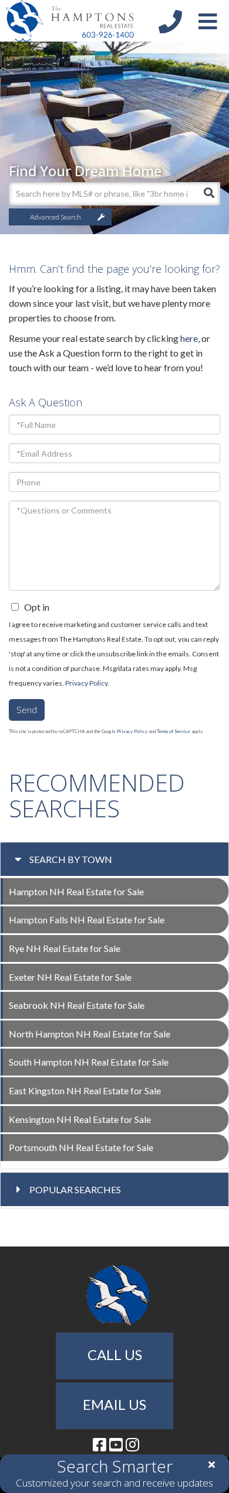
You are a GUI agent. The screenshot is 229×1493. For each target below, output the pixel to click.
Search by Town (70, 859)
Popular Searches (75, 1189)
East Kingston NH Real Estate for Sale (85, 1090)
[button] (208, 194)
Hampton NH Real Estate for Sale (76, 891)
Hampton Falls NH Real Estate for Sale (86, 919)
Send (26, 709)
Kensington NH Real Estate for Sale (80, 1119)
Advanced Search (55, 217)
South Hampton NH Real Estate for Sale (89, 1061)
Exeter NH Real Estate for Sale (70, 976)
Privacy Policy (86, 683)
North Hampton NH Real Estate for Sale (89, 1033)
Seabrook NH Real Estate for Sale (76, 1005)
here (189, 338)
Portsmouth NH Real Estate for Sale (81, 1147)
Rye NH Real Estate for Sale (64, 948)
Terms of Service (173, 731)
